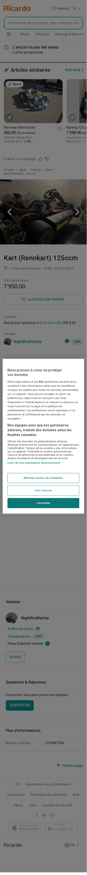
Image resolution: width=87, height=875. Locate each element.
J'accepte (43, 503)
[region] (43, 436)
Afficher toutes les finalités (43, 478)
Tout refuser (43, 490)
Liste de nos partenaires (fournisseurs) (33, 462)
